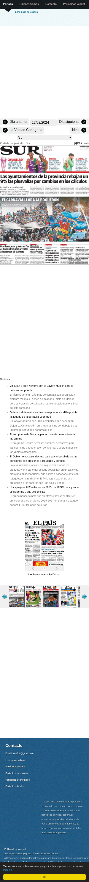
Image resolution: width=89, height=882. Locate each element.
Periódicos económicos (17, 779)
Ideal (76, 130)
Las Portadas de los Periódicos (43, 574)
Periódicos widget (74, 4)
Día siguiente (69, 121)
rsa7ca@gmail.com (23, 753)
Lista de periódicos (15, 760)
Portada (8, 4)
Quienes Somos (29, 4)
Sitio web (83, 143)
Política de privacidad (15, 849)
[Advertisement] (44, 72)
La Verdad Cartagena (25, 130)
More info (8, 869)
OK (44, 877)
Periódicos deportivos (16, 773)
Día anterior (18, 121)
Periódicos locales (14, 786)
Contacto (51, 4)
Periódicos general (15, 766)
